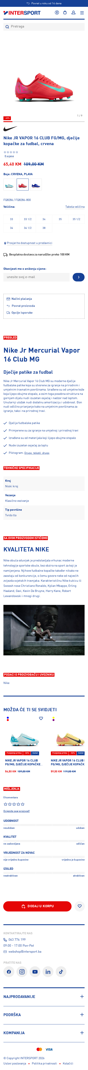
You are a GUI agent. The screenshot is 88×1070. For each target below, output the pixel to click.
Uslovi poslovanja (14, 1063)
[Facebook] (8, 971)
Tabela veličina (75, 206)
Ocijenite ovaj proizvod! (16, 811)
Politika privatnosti (44, 1063)
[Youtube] (34, 971)
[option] (11, 219)
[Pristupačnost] (57, 13)
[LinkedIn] (48, 971)
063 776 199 (17, 940)
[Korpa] (65, 13)
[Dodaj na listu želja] (41, 718)
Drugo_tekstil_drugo (36, 453)
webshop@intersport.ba (25, 951)
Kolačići (68, 1063)
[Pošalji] (79, 277)
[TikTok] (61, 971)
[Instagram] (21, 971)
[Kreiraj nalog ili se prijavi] (73, 13)
